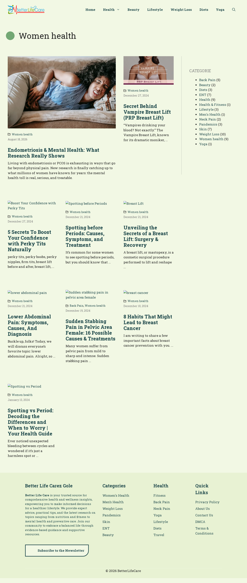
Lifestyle (155, 9)
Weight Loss (181, 9)
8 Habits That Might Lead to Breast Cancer (148, 322)
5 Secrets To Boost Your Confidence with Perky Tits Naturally (29, 241)
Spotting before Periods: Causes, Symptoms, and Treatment (85, 236)
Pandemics (208, 124)
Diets (204, 9)
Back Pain (77, 305)
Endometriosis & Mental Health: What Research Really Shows (53, 153)
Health (109, 9)
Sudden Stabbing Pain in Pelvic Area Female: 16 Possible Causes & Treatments (90, 330)
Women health (22, 134)
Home (90, 9)
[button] (233, 9)
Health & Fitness (212, 104)
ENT (202, 94)
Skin (203, 129)
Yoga (220, 9)
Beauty (134, 9)
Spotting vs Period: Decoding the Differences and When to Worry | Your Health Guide (30, 422)
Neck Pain (207, 119)
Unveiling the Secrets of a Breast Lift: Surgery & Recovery (146, 236)
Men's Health (210, 114)
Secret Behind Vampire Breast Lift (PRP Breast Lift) (147, 112)
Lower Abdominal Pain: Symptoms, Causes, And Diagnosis (29, 325)
